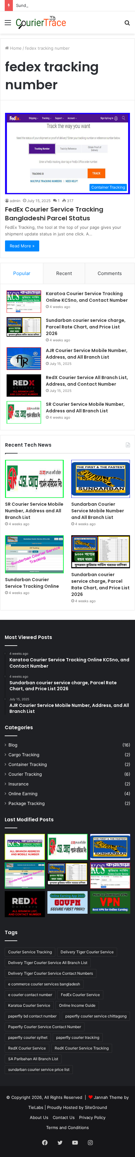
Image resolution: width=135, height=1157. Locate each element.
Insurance (18, 783)
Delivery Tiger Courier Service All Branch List (47, 962)
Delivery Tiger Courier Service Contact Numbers (50, 973)
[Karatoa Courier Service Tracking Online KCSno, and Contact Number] (24, 301)
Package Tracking (26, 803)
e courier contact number (30, 994)
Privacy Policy (92, 1117)
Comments (110, 273)
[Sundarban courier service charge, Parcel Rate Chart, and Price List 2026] (24, 327)
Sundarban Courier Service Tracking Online (32, 582)
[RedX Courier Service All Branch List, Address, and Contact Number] (24, 385)
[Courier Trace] (41, 22)
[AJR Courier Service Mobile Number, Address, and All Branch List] (24, 358)
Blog (12, 744)
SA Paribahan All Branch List (33, 1058)
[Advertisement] (67, 104)
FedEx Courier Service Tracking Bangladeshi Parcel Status (54, 214)
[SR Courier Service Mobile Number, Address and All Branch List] (24, 412)
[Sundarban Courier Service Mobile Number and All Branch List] (100, 479)
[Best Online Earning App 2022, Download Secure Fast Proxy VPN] (67, 902)
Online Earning (22, 793)
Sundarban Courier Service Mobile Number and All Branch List (97, 511)
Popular (21, 273)
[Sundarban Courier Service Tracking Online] (34, 554)
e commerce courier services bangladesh (44, 984)
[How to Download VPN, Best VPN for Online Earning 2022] (110, 902)
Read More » (22, 245)
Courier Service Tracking (30, 952)
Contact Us (64, 1117)
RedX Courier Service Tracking (82, 1048)
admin (15, 200)
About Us (39, 1117)
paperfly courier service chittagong (96, 1016)
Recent (64, 273)
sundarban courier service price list (38, 1069)
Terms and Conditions (67, 1127)
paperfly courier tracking (77, 1037)
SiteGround (96, 1107)
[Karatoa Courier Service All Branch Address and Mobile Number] (25, 847)
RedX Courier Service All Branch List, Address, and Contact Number (87, 380)
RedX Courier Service (27, 1048)
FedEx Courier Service (80, 994)
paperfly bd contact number (32, 1016)
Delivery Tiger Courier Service (87, 952)
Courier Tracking (25, 774)
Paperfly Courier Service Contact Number (44, 1026)
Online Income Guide (77, 1005)
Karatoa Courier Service (29, 1005)
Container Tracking (27, 764)
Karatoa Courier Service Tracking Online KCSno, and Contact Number (87, 296)
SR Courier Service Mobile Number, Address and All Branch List (85, 407)
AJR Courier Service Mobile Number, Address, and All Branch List (86, 353)
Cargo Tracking (23, 754)
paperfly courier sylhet (27, 1037)
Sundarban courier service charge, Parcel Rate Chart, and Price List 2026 (86, 327)
